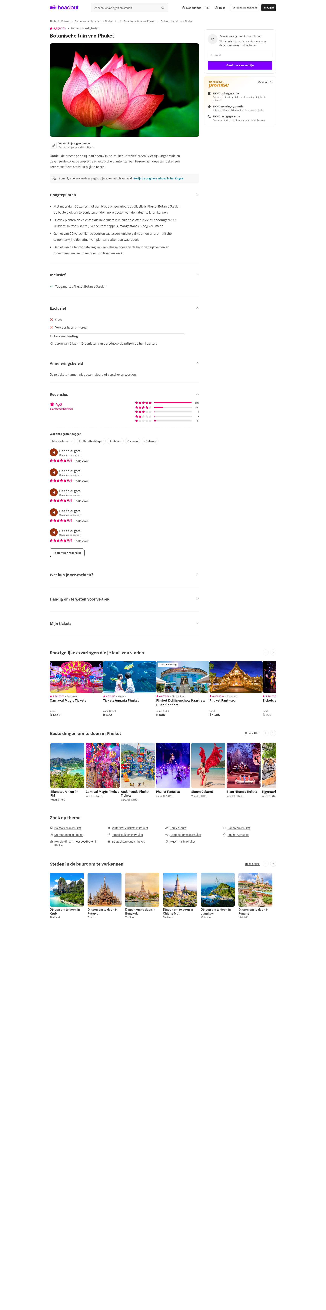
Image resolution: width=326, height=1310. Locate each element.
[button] (67, 772)
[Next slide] (273, 733)
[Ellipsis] (118, 22)
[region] (76, 677)
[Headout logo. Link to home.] (64, 7)
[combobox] (129, 7)
